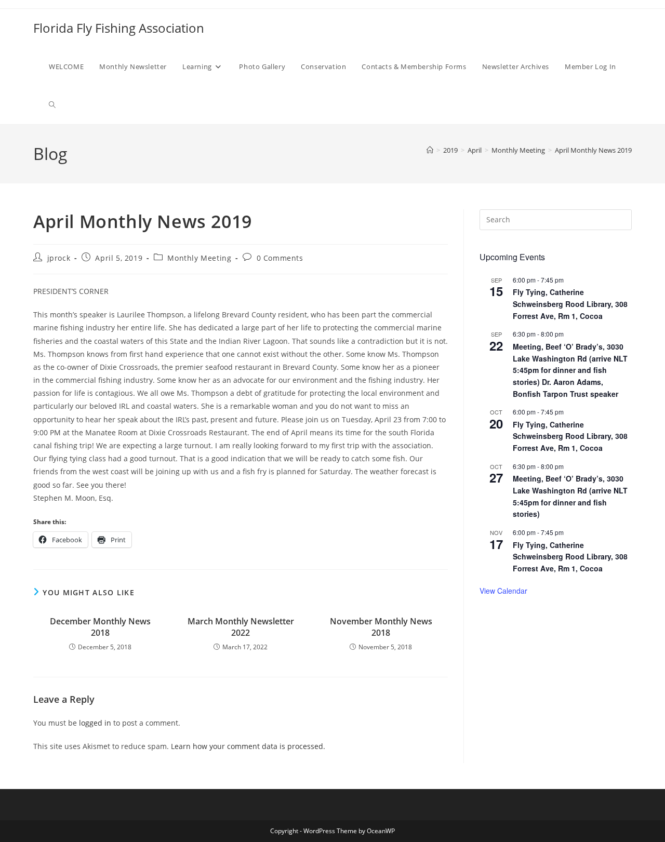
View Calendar (503, 590)
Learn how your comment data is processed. (248, 746)
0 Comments (280, 258)
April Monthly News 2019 (593, 150)
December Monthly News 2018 (100, 627)
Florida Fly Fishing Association (118, 27)
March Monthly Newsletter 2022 (241, 627)
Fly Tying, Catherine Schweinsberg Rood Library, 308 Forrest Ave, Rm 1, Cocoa (570, 303)
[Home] (430, 150)
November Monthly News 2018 (381, 627)
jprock (59, 258)
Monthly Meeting (199, 258)
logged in (95, 723)
